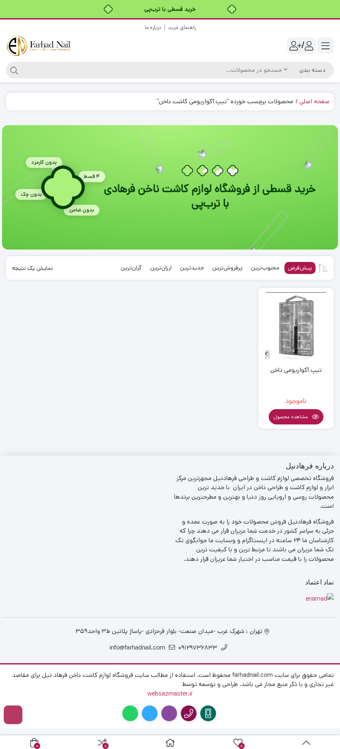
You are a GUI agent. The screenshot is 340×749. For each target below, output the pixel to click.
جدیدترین (192, 268)
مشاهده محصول (291, 416)
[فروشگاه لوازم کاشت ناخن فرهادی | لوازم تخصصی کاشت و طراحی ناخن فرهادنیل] (39, 46)
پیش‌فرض (300, 268)
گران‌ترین (131, 268)
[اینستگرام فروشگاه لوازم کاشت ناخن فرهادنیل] (13, 714)
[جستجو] (13, 70)
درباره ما (153, 28)
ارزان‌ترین (161, 268)
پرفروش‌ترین (227, 268)
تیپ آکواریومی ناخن (296, 370)
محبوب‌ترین (265, 268)
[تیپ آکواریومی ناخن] (296, 325)
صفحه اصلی (314, 101)
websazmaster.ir (170, 693)
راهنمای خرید (182, 28)
